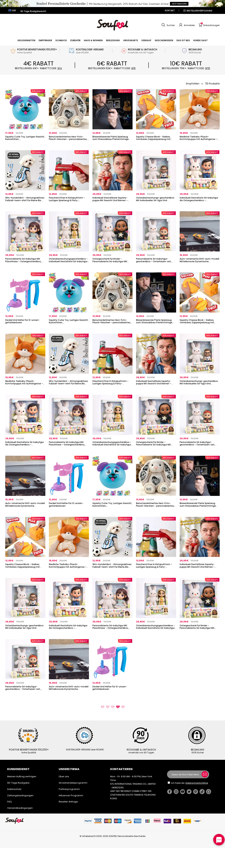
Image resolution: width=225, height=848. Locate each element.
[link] (26, 40)
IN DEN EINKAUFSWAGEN (25, 145)
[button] (168, 25)
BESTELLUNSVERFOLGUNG (199, 10)
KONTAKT (170, 10)
